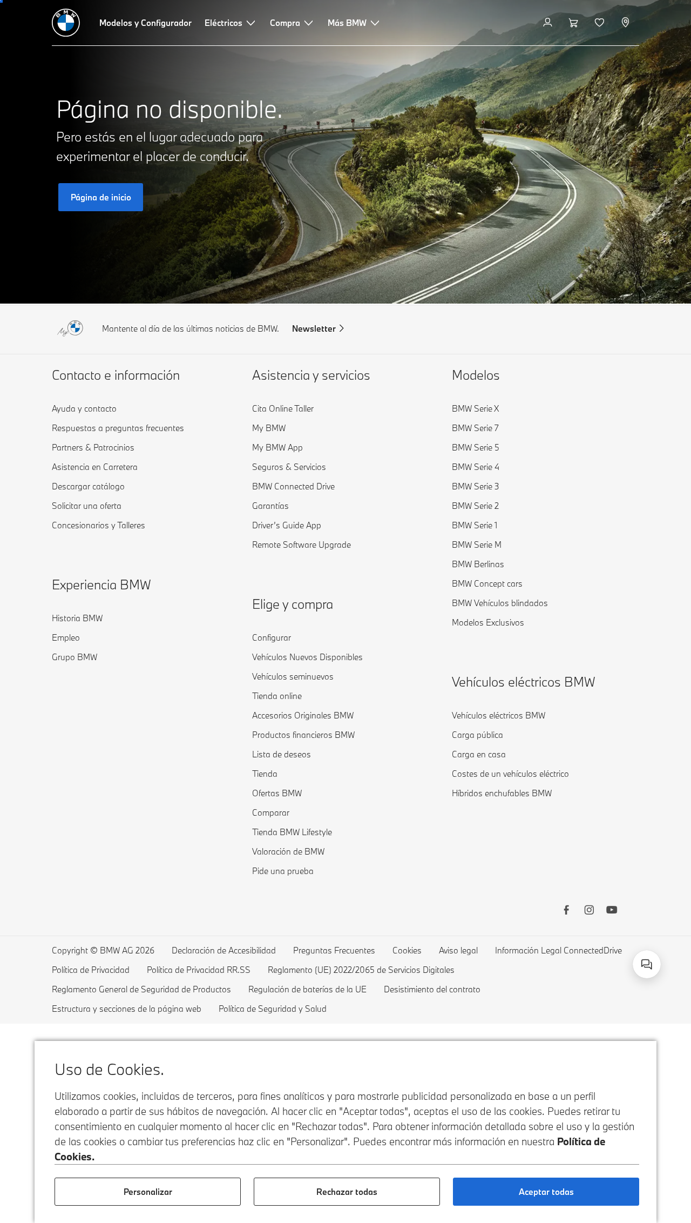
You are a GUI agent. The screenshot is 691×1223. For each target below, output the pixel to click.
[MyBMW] (549, 22)
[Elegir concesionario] (626, 22)
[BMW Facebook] (566, 911)
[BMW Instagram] (589, 911)
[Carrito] (574, 22)
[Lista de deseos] (600, 22)
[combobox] (647, 964)
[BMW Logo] (66, 23)
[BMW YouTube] (612, 911)
